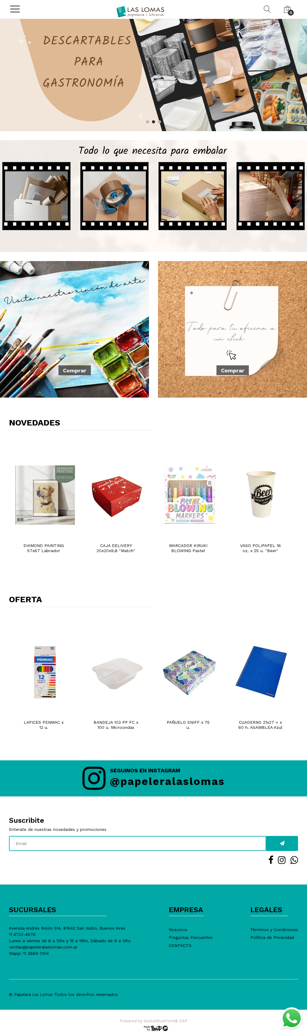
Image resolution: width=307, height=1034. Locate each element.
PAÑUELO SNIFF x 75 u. (188, 725)
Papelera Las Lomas (33, 994)
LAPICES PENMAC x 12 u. (44, 725)
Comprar (74, 370)
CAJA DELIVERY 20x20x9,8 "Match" (116, 548)
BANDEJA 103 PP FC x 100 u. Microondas (116, 725)
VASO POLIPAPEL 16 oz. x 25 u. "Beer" (260, 548)
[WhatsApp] (291, 1018)
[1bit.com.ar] (153, 1028)
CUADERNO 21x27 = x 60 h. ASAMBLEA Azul (260, 725)
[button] (147, 121)
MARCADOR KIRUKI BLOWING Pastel (188, 548)
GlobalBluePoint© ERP (153, 1021)
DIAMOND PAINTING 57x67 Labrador (43, 548)
